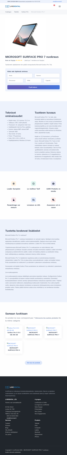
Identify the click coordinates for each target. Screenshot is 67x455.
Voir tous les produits (33, 362)
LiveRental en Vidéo (41, 402)
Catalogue (8, 12)
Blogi (6, 427)
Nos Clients (38, 411)
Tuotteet (7, 423)
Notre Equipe (38, 407)
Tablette (16, 12)
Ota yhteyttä (8, 430)
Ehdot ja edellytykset (11, 432)
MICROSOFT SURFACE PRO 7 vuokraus (32, 56)
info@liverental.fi (57, 1)
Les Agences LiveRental (42, 404)
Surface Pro (24, 12)
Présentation (38, 409)
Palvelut (7, 425)
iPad (36, 425)
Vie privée (8, 434)
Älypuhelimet (38, 434)
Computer (37, 427)
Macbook (37, 432)
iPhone (37, 436)
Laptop (37, 430)
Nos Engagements (40, 413)
